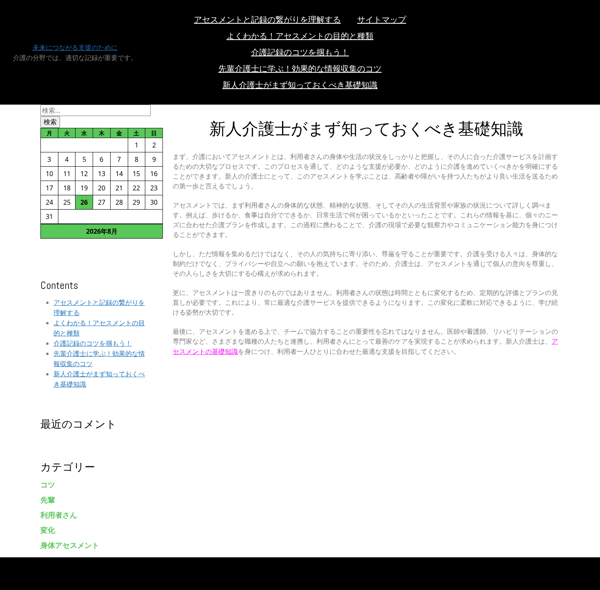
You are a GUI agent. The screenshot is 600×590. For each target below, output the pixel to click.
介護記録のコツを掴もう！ (300, 52)
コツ (47, 484)
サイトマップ (381, 19)
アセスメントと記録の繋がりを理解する (267, 19)
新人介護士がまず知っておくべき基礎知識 (300, 85)
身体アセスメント (69, 545)
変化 (47, 530)
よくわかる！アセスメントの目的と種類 (300, 36)
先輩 (47, 500)
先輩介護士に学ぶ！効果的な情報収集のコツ (300, 68)
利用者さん (58, 515)
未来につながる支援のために (75, 47)
